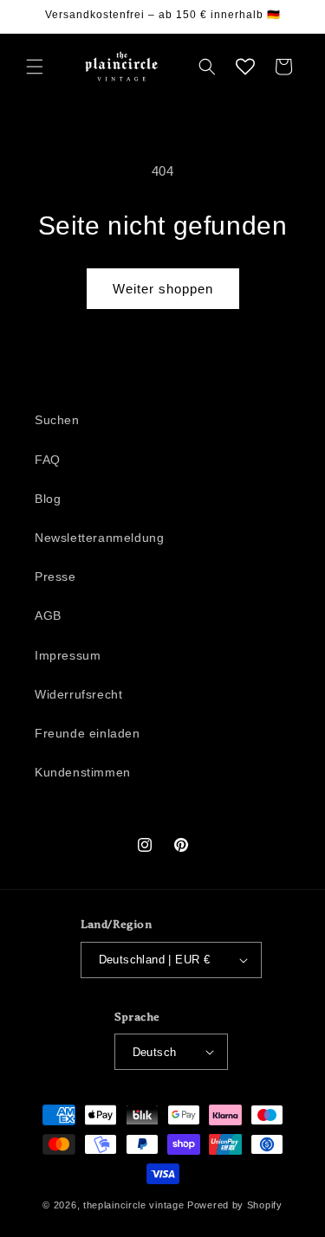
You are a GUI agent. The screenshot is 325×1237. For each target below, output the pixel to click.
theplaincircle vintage (133, 1205)
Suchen (57, 420)
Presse (55, 576)
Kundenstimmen (83, 772)
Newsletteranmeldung (99, 537)
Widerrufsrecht (78, 694)
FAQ (48, 460)
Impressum (68, 655)
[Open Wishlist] (245, 67)
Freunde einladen (87, 733)
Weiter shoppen (163, 288)
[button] (35, 67)
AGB (48, 615)
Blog (48, 499)
